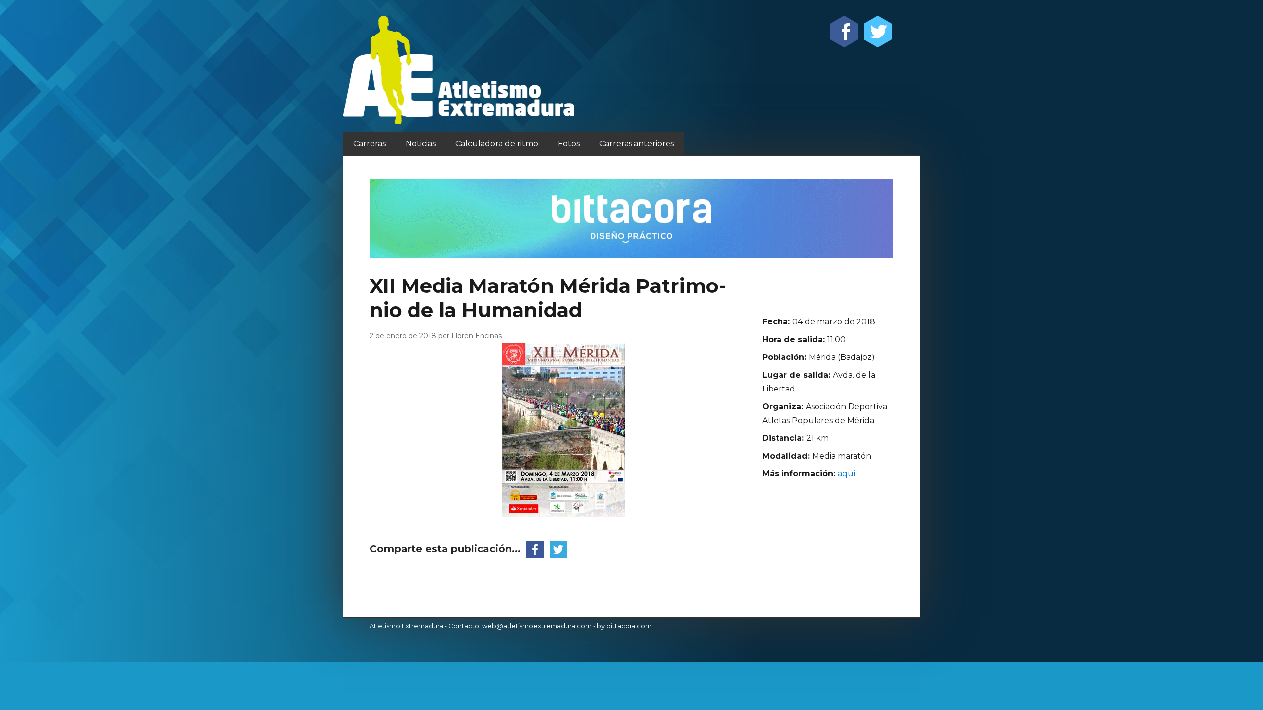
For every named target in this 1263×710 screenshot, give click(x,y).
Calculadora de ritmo (496, 143)
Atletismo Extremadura (406, 626)
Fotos (569, 143)
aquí (847, 473)
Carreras (369, 143)
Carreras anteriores (636, 143)
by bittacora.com (624, 626)
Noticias (421, 143)
